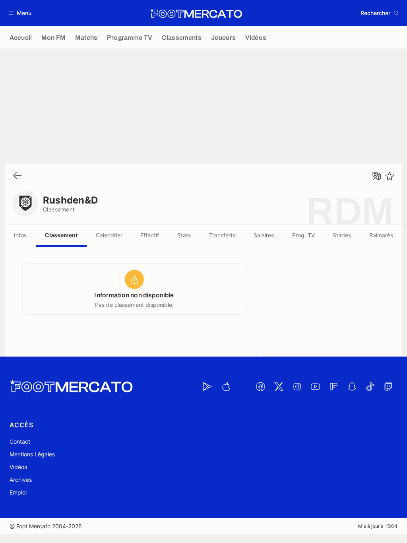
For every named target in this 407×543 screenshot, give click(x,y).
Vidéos (18, 466)
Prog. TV (303, 235)
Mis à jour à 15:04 (377, 526)
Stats (184, 235)
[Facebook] (260, 386)
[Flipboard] (333, 386)
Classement (61, 235)
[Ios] (226, 386)
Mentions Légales (32, 454)
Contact (20, 441)
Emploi (18, 492)
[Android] (207, 386)
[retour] (17, 176)
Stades (342, 235)
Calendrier (109, 235)
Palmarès (381, 235)
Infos (20, 235)
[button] (20, 12)
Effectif (149, 235)
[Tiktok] (370, 386)
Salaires (264, 235)
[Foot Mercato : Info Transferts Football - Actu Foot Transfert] (196, 13)
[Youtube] (315, 386)
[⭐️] (389, 176)
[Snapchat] (352, 386)
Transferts (222, 235)
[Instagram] (297, 386)
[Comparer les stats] (377, 176)
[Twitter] (279, 386)
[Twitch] (388, 386)
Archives (21, 479)
